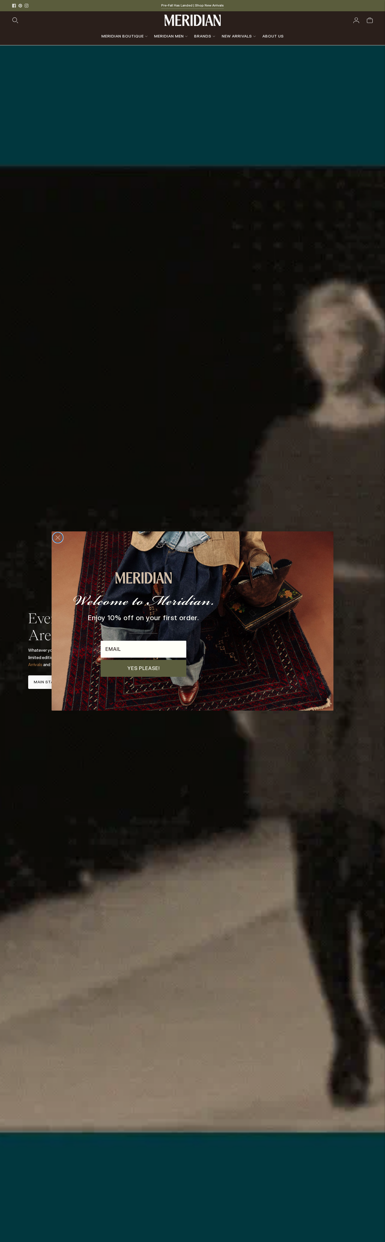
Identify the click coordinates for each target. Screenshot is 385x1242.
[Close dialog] (58, 538)
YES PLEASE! (143, 668)
